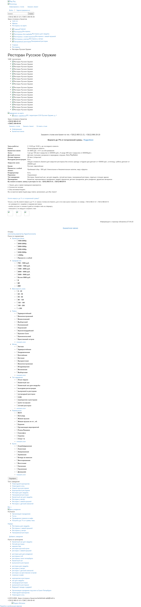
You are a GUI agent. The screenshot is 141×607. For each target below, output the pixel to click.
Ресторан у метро (18, 499)
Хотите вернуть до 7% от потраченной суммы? (23, 198)
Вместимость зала (18, 289)
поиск (31, 13)
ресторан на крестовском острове (24, 573)
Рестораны (16, 47)
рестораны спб (17, 556)
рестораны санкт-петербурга (22, 558)
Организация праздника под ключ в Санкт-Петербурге (31, 590)
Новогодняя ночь (18, 486)
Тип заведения (17, 377)
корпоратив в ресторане (21, 578)
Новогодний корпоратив (20, 484)
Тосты (14, 516)
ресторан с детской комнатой (22, 570)
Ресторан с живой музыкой (21, 501)
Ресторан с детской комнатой (22, 503)
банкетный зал (17, 560)
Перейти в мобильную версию (11, 606)
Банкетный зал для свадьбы (22, 497)
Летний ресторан (18, 544)
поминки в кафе (18, 575)
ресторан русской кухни (20, 548)
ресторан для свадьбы (20, 566)
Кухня (14, 443)
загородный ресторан (20, 582)
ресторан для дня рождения (22, 554)
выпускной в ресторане (20, 563)
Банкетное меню (70, 228)
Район (14, 311)
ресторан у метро (18, 568)
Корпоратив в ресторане (21, 490)
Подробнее (88, 140)
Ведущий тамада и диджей (22, 587)
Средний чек (16, 260)
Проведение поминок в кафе (22, 518)
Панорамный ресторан (20, 495)
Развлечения (16, 410)
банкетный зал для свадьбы (22, 542)
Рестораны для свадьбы (21, 526)
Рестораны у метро (19, 530)
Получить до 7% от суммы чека (23, 520)
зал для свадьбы (18, 580)
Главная (15, 45)
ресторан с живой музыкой (21, 550)
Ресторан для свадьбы (20, 492)
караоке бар (16, 546)
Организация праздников (21, 514)
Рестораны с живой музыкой (22, 528)
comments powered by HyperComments (22, 234)
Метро (14, 344)
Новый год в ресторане (20, 488)
